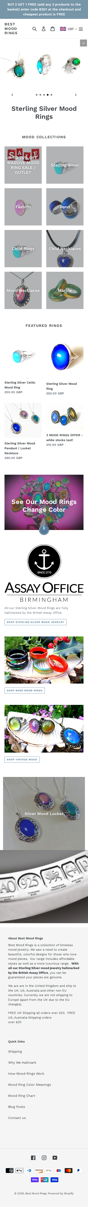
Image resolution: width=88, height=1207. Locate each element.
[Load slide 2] (40, 95)
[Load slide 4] (48, 95)
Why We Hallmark (22, 1062)
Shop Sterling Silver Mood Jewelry (35, 622)
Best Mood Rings (11, 28)
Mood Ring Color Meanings (29, 1085)
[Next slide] (75, 94)
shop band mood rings (25, 690)
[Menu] (80, 28)
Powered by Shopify (61, 1193)
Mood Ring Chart (21, 1096)
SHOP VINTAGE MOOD (22, 759)
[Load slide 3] (44, 95)
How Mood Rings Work (26, 1074)
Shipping (15, 1051)
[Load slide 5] (52, 95)
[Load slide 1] (37, 95)
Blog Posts (16, 1107)
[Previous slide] (12, 94)
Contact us (17, 1118)
